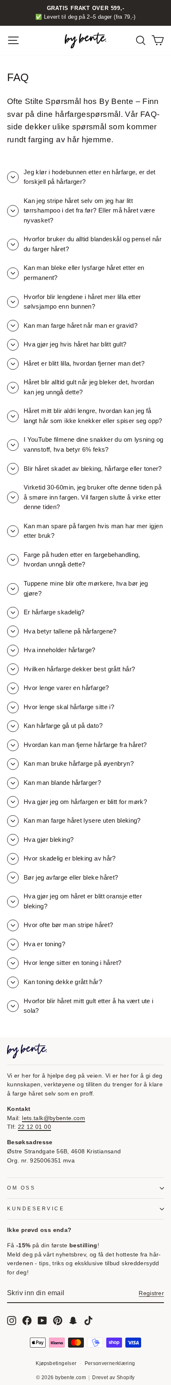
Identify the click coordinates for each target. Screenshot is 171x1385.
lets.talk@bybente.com (53, 1118)
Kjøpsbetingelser (56, 1363)
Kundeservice (35, 1208)
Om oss (21, 1187)
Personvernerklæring (110, 1363)
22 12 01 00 (34, 1127)
